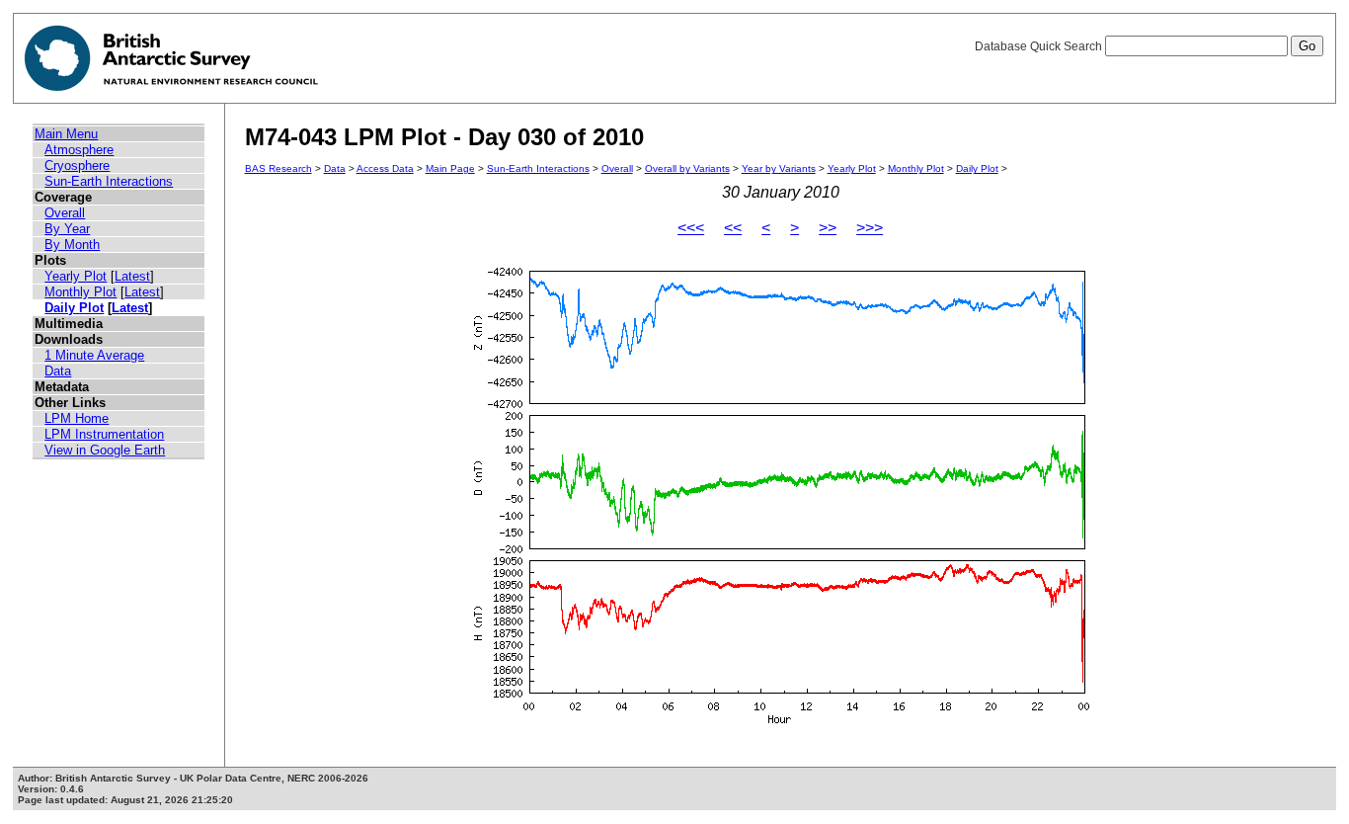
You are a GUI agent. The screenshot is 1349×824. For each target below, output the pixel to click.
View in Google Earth (104, 450)
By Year (67, 228)
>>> (869, 227)
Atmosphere (79, 149)
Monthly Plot (80, 292)
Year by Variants (779, 168)
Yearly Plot (75, 276)
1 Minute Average (94, 355)
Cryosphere (77, 165)
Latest (132, 276)
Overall (64, 213)
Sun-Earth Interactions (108, 181)
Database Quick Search (1040, 46)
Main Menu (66, 133)
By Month (72, 244)
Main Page (450, 168)
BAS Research (278, 168)
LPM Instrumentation (104, 434)
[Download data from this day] (780, 723)
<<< (690, 227)
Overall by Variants (687, 168)
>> (827, 227)
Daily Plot (74, 307)
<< (733, 227)
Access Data (385, 168)
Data (57, 371)
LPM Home (76, 418)
